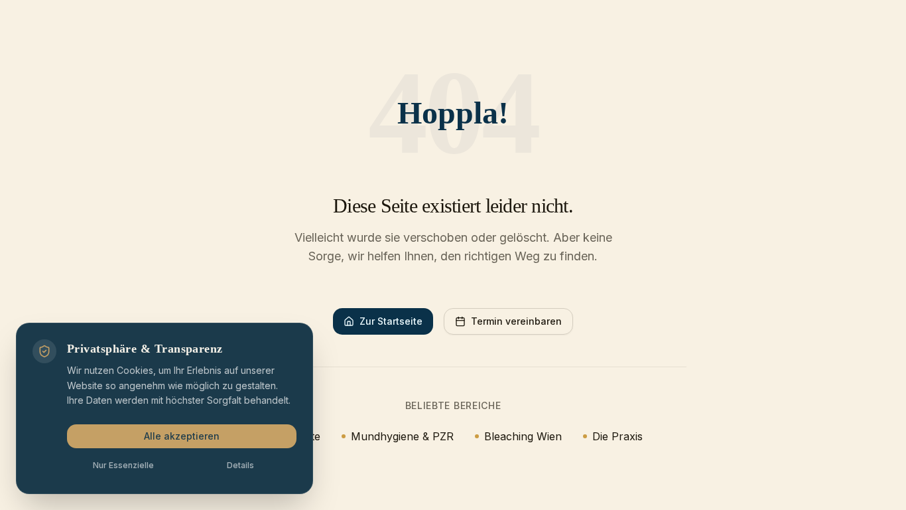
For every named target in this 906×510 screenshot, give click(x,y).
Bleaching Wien (523, 436)
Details (240, 465)
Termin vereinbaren (516, 321)
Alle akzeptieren (182, 436)
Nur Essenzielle (123, 465)
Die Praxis (617, 436)
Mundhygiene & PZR (402, 436)
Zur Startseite (390, 321)
